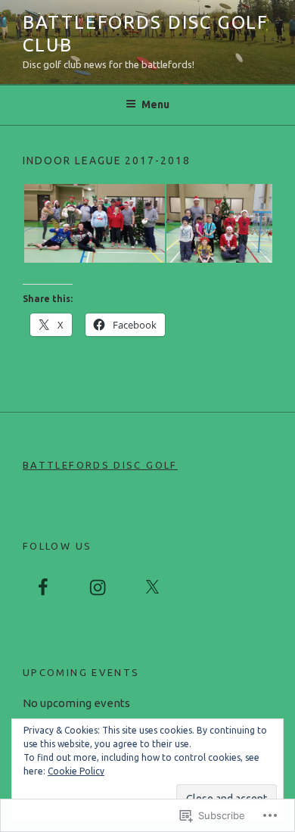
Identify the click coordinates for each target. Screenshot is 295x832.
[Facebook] (43, 588)
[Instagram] (97, 588)
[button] (94, 223)
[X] (152, 588)
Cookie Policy (76, 771)
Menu (155, 104)
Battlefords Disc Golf (100, 465)
